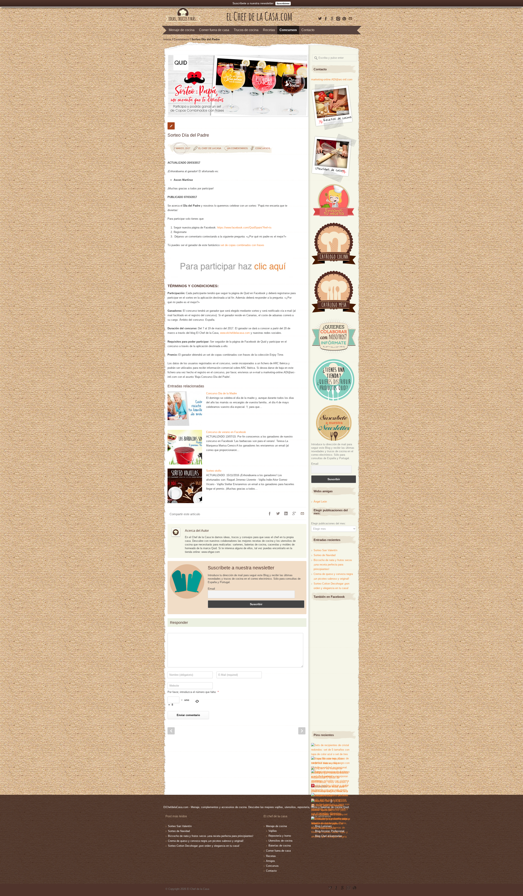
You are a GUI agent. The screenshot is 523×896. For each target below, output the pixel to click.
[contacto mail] (350, 19)
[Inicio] (259, 20)
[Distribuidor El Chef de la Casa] (333, 399)
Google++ (294, 513)
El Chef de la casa (209, 148)
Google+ (332, 19)
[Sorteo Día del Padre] (237, 85)
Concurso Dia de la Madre (221, 393)
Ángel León (320, 501)
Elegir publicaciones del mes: (328, 523)
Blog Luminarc (323, 826)
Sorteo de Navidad (324, 555)
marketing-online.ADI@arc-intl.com (331, 79)
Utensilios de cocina (280, 840)
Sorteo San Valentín (325, 550)
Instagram (338, 19)
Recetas (269, 30)
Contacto (307, 30)
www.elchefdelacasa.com (235, 332)
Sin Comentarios (237, 148)
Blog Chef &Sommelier (328, 836)
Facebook (326, 19)
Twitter (320, 19)
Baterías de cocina (279, 845)
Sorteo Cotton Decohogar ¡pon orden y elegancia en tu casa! (203, 845)
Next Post (301, 730)
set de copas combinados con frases (242, 245)
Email (211, 588)
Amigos (270, 860)
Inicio (167, 39)
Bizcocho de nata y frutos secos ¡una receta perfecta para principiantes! (333, 565)
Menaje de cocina (181, 30)
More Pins (321, 786)
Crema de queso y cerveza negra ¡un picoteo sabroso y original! (206, 840)
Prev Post (171, 730)
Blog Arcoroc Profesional (329, 831)
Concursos (288, 30)
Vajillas (272, 830)
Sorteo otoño (213, 470)
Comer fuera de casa (214, 30)
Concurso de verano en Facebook (226, 432)
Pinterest (344, 19)
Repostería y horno (279, 835)
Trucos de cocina (246, 30)
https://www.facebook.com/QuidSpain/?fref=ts (244, 227)
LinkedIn (286, 513)
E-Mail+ (302, 513)
